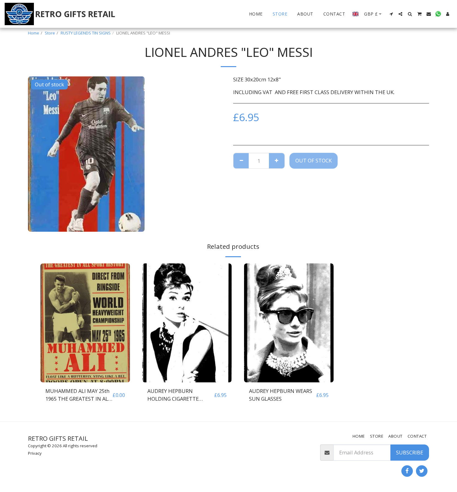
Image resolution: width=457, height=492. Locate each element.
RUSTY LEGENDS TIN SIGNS (86, 33)
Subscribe (409, 452)
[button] (391, 14)
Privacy (35, 453)
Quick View (85, 379)
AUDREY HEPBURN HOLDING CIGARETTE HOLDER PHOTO (173, 395)
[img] (85, 322)
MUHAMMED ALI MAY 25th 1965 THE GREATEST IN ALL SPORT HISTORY (78, 395)
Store (50, 33)
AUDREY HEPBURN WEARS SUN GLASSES (280, 394)
